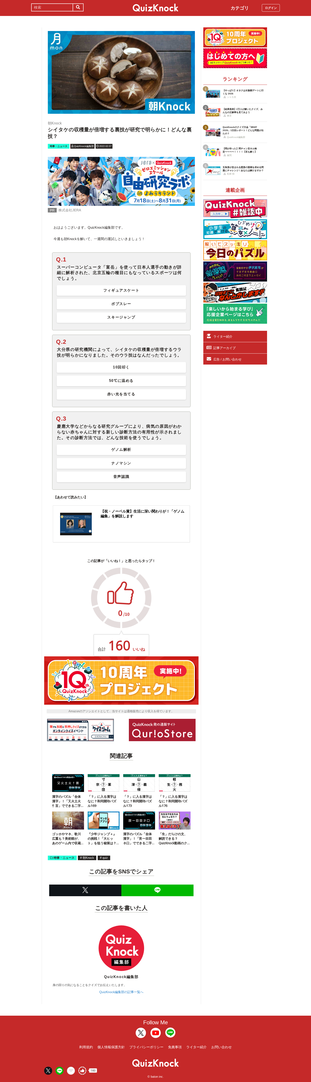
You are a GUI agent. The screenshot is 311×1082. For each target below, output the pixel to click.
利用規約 (86, 1047)
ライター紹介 (222, 336)
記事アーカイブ (224, 348)
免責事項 (175, 1047)
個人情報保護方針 (111, 1047)
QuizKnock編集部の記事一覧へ (121, 992)
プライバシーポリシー (146, 1047)
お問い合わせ (221, 1047)
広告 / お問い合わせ (227, 359)
